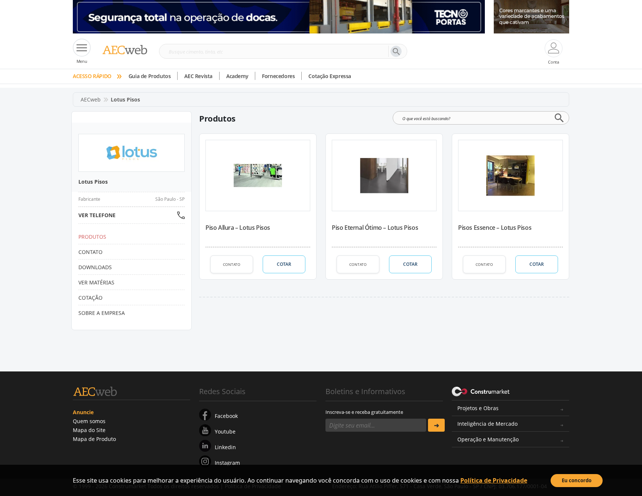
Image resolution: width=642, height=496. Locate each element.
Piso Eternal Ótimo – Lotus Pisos (375, 227)
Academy (237, 76)
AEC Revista (198, 76)
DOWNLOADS (95, 267)
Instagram (227, 462)
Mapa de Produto (94, 438)
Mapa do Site (89, 430)
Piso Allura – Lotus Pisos (237, 227)
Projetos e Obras (478, 408)
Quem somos (89, 421)
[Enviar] (436, 425)
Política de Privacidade (493, 480)
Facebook (226, 415)
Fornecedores (278, 76)
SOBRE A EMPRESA (101, 312)
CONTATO (231, 264)
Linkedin (225, 447)
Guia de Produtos (150, 76)
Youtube (225, 431)
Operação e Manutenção (488, 439)
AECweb (91, 99)
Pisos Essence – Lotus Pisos (494, 227)
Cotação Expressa (329, 76)
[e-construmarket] (481, 391)
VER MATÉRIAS (96, 282)
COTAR (284, 264)
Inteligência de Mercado (487, 423)
